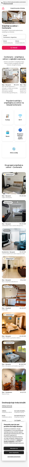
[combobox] (14, 37)
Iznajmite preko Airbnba (17, 8)
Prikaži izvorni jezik (8, 3)
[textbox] (8, 43)
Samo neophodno (14, 452)
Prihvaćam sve (14, 448)
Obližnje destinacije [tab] (7, 406)
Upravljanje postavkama (13, 456)
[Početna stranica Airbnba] (3, 8)
